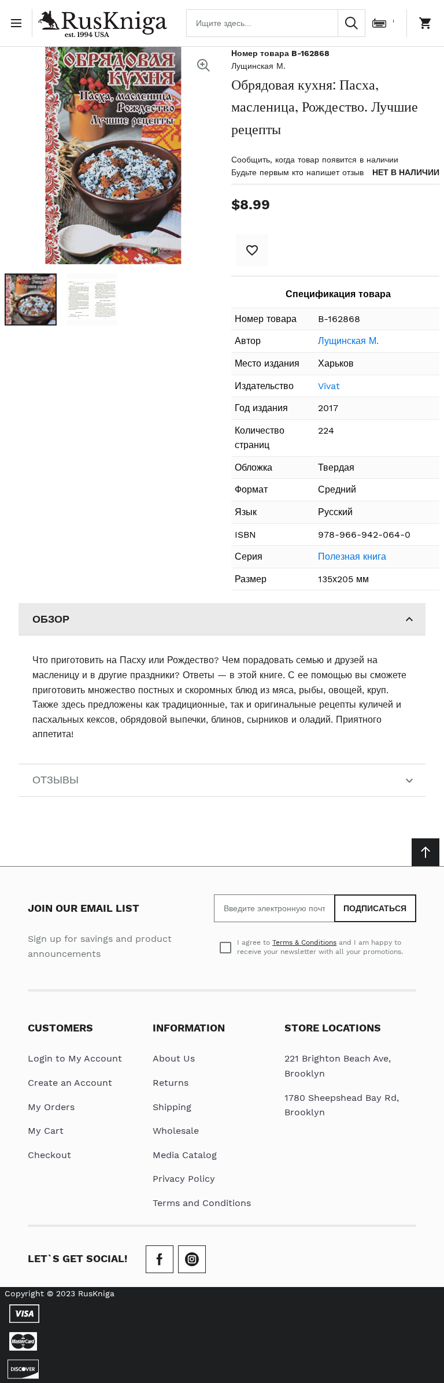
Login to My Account (75, 1058)
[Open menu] (18, 23)
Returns (170, 1082)
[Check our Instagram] (192, 1259)
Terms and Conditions (202, 1202)
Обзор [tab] (50, 619)
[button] (31, 299)
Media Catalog (185, 1154)
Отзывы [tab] (55, 780)
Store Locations (332, 1028)
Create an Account (70, 1082)
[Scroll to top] (425, 852)
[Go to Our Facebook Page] (159, 1259)
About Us (174, 1058)
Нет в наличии (405, 172)
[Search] (351, 23)
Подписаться (375, 908)
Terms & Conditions (304, 942)
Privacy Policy (184, 1178)
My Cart (46, 1130)
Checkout (49, 1154)
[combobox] (275, 23)
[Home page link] (102, 23)
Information (189, 1028)
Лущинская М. (258, 66)
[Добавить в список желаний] (252, 250)
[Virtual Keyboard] (379, 23)
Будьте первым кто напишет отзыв (297, 172)
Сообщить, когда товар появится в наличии (314, 159)
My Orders (51, 1106)
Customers (60, 1028)
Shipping (172, 1106)
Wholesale (176, 1130)
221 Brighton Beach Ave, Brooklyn (337, 1066)
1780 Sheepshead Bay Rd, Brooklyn (341, 1105)
